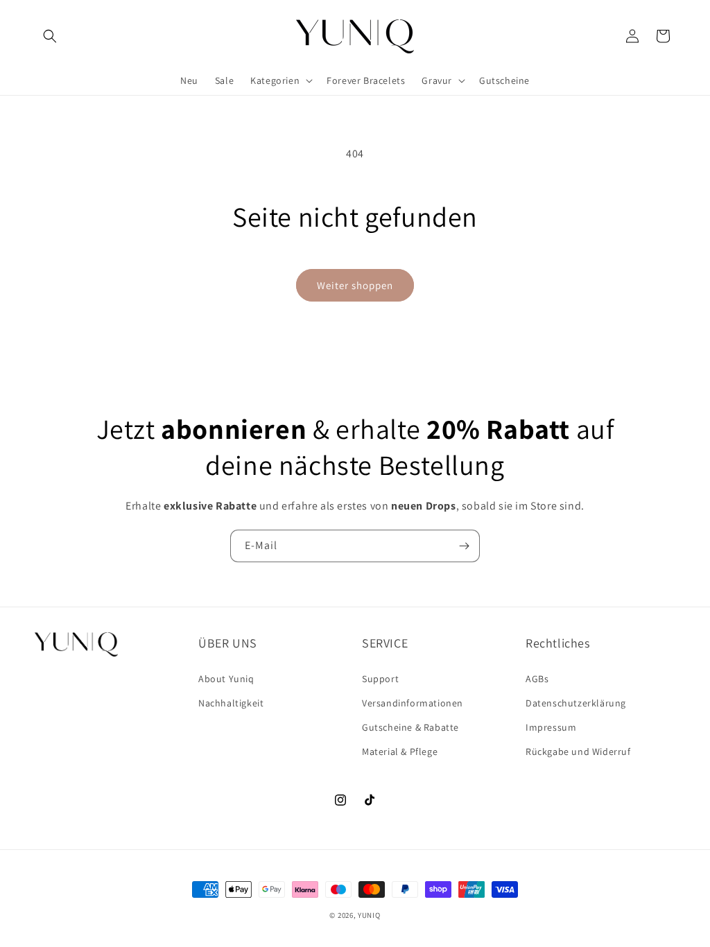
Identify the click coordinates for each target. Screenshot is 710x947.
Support (380, 678)
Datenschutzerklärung (576, 703)
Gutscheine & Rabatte (410, 727)
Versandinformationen (412, 703)
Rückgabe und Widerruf (578, 751)
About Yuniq (226, 678)
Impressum (551, 727)
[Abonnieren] (464, 546)
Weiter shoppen (355, 285)
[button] (50, 36)
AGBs (537, 678)
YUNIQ (369, 915)
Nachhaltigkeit (230, 703)
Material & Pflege (400, 751)
